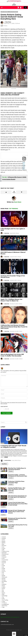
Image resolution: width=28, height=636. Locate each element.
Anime (3, 539)
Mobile (3, 575)
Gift (3, 564)
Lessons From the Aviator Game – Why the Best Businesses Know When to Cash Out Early (17, 504)
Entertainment (5, 554)
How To (3, 571)
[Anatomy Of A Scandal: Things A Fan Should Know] (14, 266)
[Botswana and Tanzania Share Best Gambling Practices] (4, 520)
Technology (4, 595)
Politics (3, 587)
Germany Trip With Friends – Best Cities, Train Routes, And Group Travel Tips (16, 489)
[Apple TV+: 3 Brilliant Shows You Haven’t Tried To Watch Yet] (14, 290)
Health (3, 568)
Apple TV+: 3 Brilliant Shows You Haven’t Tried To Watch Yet (11, 300)
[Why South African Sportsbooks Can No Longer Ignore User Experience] (4, 497)
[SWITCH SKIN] (18, 7)
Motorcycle (4, 577)
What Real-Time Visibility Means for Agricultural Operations (17, 469)
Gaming (4, 561)
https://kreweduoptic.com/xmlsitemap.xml (10, 617)
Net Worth (4, 581)
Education (4, 552)
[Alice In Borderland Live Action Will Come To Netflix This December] (14, 343)
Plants (3, 585)
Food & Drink (5, 559)
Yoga (3, 607)
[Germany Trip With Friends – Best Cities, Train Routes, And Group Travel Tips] (4, 489)
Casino (3, 548)
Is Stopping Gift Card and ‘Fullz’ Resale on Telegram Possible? (13, 446)
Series (3, 588)
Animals (4, 538)
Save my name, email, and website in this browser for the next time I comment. (13, 403)
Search (25, 422)
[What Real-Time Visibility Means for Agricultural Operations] (4, 470)
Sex (3, 590)
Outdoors (4, 584)
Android (4, 537)
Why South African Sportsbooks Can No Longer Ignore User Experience (17, 496)
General (4, 562)
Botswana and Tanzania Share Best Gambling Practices (17, 519)
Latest (14, 4)
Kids (3, 572)
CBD (3, 549)
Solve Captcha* (4, 406)
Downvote (21, 192)
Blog (2, 443)
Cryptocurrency (5, 551)
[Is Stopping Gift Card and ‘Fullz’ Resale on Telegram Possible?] (14, 436)
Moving (3, 580)
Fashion (4, 555)
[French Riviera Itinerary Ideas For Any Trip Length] (4, 526)
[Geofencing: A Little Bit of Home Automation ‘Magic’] (4, 483)
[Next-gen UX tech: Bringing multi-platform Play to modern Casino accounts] (4, 511)
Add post (25, 7)
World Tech (4, 605)
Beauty (3, 541)
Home (3, 569)
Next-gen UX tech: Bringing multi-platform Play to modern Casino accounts (16, 512)
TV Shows (4, 602)
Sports (3, 592)
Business (4, 545)
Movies (3, 578)
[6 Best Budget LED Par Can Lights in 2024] (14, 219)
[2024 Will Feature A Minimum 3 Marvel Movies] (14, 242)
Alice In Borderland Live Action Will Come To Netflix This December (12, 355)
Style (3, 594)
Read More (4, 463)
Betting (3, 542)
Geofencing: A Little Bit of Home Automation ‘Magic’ (16, 482)
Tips (3, 597)
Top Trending (13, 208)
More (6, 457)
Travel (3, 601)
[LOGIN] (20, 7)
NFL (3, 582)
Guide (3, 565)
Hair (3, 567)
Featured (4, 557)
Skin (3, 591)
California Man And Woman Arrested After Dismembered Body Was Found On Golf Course (14, 326)
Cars (3, 547)
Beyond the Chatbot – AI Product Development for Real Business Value (17, 475)
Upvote (6, 192)
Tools (3, 598)
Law (3, 574)
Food (3, 558)
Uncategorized (5, 604)
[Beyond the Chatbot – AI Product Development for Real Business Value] (4, 476)
